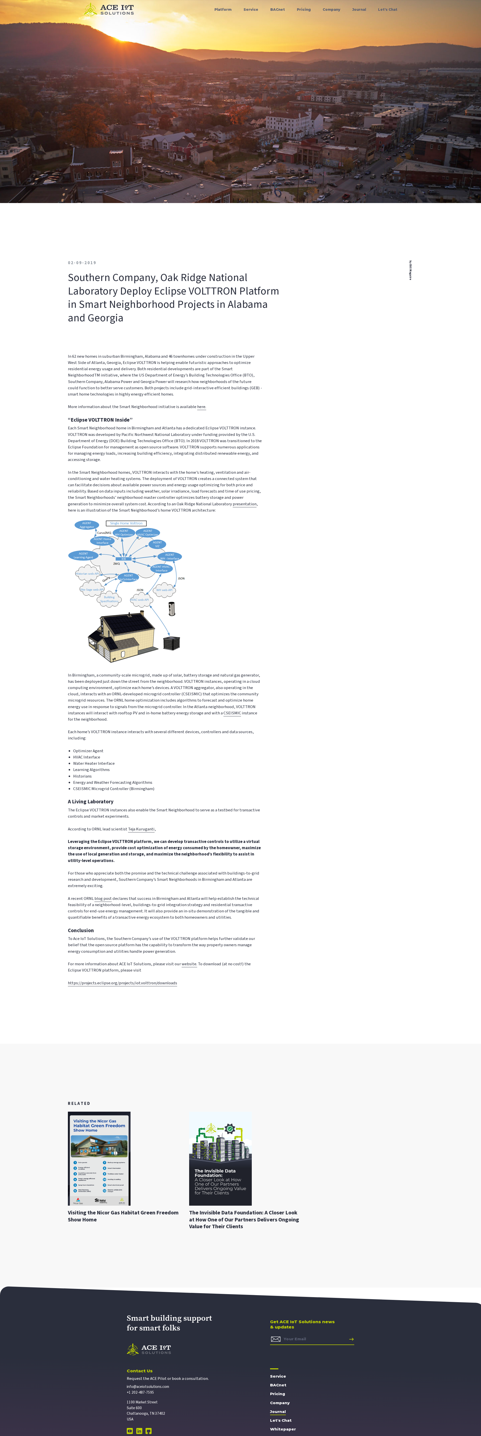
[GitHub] (149, 1432)
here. (201, 407)
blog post (103, 899)
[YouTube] (130, 1432)
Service (278, 1376)
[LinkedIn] (139, 1432)
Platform (222, 10)
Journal (278, 1411)
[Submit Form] (351, 1339)
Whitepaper (283, 1429)
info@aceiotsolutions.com (148, 1386)
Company (280, 1402)
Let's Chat (281, 1420)
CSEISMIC (232, 713)
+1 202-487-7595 (140, 1392)
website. (189, 964)
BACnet (278, 1385)
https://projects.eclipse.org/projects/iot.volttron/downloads (122, 983)
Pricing (277, 1393)
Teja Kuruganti (141, 829)
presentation (245, 504)
